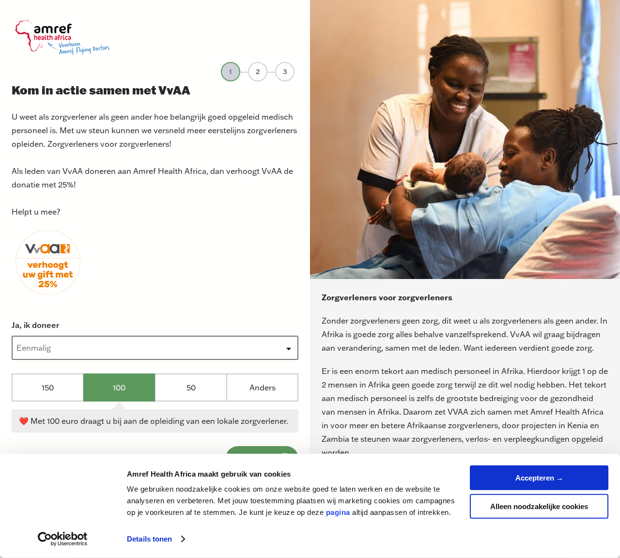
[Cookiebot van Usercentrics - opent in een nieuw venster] (62, 539)
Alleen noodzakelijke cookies (539, 506)
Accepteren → (539, 478)
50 (191, 387)
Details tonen (149, 539)
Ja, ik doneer (36, 325)
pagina (338, 512)
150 (48, 387)
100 (119, 387)
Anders (262, 387)
